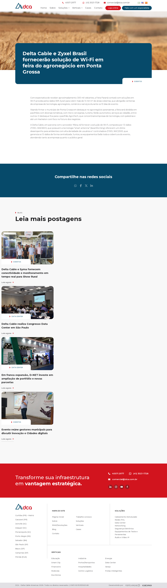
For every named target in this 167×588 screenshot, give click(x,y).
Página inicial (58, 517)
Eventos (138, 81)
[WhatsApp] (75, 185)
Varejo (108, 567)
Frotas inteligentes (113, 571)
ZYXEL (33, 128)
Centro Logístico (85, 571)
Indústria (82, 558)
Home (43, 8)
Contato (98, 8)
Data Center (17, 316)
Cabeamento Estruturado (126, 517)
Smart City (55, 562)
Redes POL (120, 520)
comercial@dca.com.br (118, 2)
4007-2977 (70, 2)
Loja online (113, 8)
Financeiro (56, 567)
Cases (88, 8)
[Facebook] (81, 185)
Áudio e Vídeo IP (122, 537)
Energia (108, 558)
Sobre (53, 8)
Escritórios (56, 575)
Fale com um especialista (137, 8)
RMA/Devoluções (59, 525)
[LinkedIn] (91, 185)
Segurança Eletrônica (124, 529)
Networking (120, 526)
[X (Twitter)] (86, 185)
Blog (54, 529)
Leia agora (6, 282)
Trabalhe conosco (84, 517)
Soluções (80, 521)
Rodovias (55, 571)
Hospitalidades (84, 567)
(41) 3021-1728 (92, 2)
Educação (55, 558)
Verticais (80, 525)
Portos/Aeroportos (86, 562)
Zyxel (62, 101)
